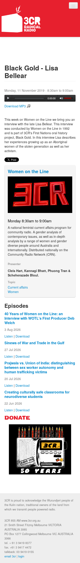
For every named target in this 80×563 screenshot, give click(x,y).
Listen (8, 336)
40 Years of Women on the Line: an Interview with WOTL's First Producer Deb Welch (39, 318)
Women (13, 291)
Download (23, 336)
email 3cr (10, 556)
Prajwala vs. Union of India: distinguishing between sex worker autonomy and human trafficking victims (39, 367)
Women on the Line (28, 171)
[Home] (21, 19)
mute (61, 98)
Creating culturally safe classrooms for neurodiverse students (37, 394)
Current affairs (18, 287)
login (21, 556)
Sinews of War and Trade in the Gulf (34, 342)
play (8, 98)
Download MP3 (15, 106)
